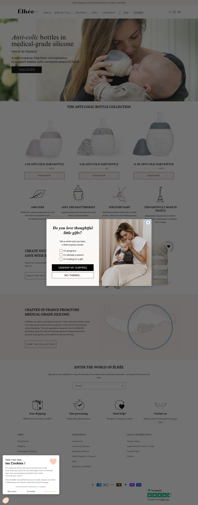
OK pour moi (50, 491)
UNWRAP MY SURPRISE (72, 268)
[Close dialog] (148, 222)
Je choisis (31, 491)
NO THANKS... (72, 275)
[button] (5, 500)
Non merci (12, 491)
